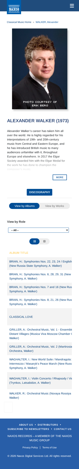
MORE (59, 177)
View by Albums (25, 206)
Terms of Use (49, 447)
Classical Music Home (19, 22)
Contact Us (63, 429)
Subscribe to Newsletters (28, 429)
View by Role (16, 221)
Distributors (48, 424)
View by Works (54, 206)
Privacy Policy (30, 447)
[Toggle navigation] (71, 5)
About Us (26, 424)
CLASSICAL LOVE (21, 316)
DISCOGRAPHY (39, 192)
